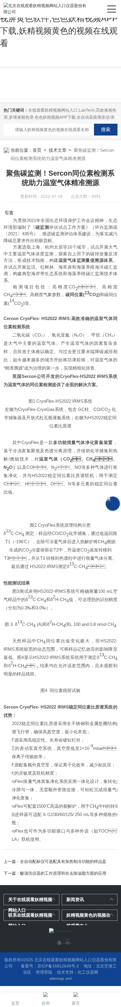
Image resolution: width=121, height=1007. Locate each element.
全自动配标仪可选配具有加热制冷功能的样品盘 (63, 861)
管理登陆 (44, 972)
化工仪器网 (88, 972)
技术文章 (57, 150)
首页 (37, 150)
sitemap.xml (60, 978)
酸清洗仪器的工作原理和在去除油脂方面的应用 (63, 873)
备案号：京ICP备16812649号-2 (50, 966)
